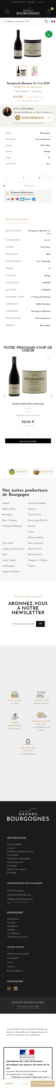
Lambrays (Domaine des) (13, 552)
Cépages (11, 930)
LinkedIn (15, 988)
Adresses (11, 967)
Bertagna (7, 515)
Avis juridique (13, 855)
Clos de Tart (34, 515)
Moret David (34, 549)
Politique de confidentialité (18, 859)
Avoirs (10, 962)
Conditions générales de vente (20, 852)
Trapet (31, 566)
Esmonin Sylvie (36, 537)
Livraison (11, 848)
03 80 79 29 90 (18, 2)
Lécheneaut (8, 566)
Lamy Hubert (9, 560)
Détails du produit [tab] (17, 220)
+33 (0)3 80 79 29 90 (20, 902)
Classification (13, 919)
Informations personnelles (18, 954)
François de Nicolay (28, 87)
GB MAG (30, 2)
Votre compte (15, 947)
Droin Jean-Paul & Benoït (37, 523)
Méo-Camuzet (35, 543)
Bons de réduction (15, 971)
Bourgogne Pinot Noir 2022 (28, 404)
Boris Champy (9, 520)
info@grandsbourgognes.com (20, 899)
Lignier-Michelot (11, 572)
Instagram (9, 988)
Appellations (12, 926)
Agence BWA (36, 1008)
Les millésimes (13, 933)
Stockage (11, 923)
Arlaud (5, 503)
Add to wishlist (48, 177)
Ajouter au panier (28, 441)
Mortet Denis (35, 554)
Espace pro (41, 2)
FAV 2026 (11, 873)
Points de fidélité (14, 844)
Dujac (31, 532)
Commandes (12, 958)
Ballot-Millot (9, 509)
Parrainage (12, 866)
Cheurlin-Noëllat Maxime (37, 506)
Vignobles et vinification (17, 937)
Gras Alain (7, 543)
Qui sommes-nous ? (15, 862)
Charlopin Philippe (12, 526)
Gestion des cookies (16, 869)
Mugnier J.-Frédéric (38, 560)
